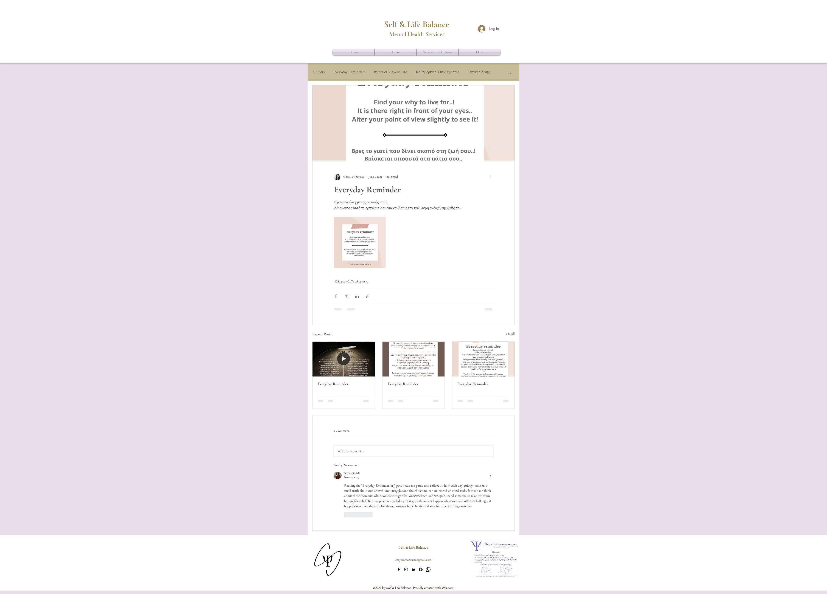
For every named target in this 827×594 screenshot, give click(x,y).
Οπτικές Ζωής (479, 72)
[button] (509, 72)
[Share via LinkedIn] (357, 296)
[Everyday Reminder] (343, 359)
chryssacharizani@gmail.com (413, 560)
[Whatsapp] (428, 569)
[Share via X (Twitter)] (346, 296)
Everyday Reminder (333, 384)
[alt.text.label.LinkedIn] (413, 569)
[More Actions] (490, 475)
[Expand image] (360, 242)
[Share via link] (367, 296)
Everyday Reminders (349, 72)
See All (510, 333)
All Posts (318, 72)
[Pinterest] (420, 569)
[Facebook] (398, 569)
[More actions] (490, 176)
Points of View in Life (390, 72)
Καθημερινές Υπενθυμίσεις (437, 72)
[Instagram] (406, 569)
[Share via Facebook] (336, 296)
